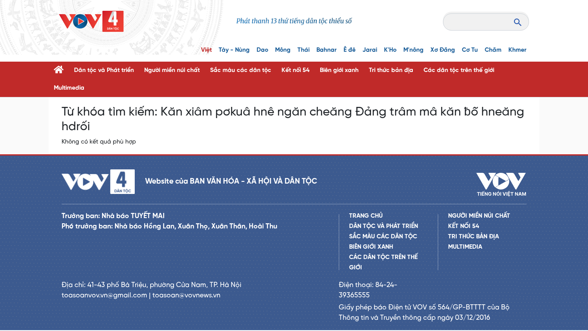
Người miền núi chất (172, 70)
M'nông (413, 50)
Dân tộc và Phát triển (104, 70)
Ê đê (350, 50)
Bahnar (326, 50)
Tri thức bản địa (391, 70)
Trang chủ (366, 216)
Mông (283, 50)
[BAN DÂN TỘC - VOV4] (91, 21)
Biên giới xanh (339, 70)
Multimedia (69, 88)
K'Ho (390, 50)
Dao (262, 50)
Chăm (493, 50)
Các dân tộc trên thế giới (459, 70)
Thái (303, 50)
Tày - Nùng (234, 50)
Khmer (517, 50)
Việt (206, 50)
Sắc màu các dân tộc (240, 70)
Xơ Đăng (442, 50)
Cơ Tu (470, 50)
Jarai (369, 50)
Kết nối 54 (295, 70)
